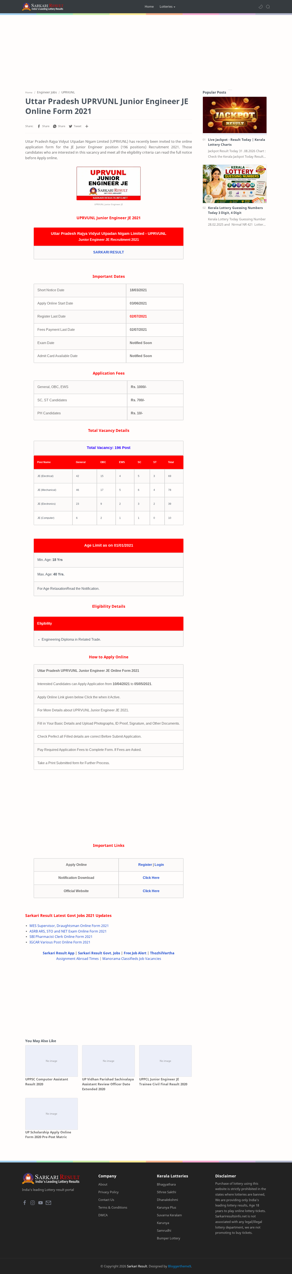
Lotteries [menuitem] (166, 6)
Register (145, 864)
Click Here (151, 878)
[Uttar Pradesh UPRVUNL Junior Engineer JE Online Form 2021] (109, 183)
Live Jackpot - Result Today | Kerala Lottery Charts (236, 142)
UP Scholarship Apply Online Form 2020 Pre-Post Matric (48, 1134)
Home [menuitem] (149, 6)
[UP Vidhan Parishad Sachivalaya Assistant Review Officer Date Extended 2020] (108, 1061)
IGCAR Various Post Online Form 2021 (59, 942)
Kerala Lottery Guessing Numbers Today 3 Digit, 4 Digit (235, 210)
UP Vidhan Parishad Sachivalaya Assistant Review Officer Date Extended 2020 (108, 1084)
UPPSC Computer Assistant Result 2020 (46, 1081)
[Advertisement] (146, 51)
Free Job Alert (135, 953)
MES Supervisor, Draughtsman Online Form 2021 (69, 925)
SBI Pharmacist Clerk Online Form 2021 (61, 936)
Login (159, 864)
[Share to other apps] (86, 126)
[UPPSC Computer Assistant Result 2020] (51, 1061)
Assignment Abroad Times (77, 958)
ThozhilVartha (162, 953)
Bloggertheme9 (179, 1266)
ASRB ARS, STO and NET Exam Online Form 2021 (68, 931)
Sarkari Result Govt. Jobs (99, 953)
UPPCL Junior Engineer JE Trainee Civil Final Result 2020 (163, 1081)
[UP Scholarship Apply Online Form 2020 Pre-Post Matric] (51, 1114)
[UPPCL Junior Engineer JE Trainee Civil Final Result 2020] (165, 1061)
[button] (260, 6)
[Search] (268, 6)
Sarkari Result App (58, 953)
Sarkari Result (137, 1266)
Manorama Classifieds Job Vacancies (131, 958)
